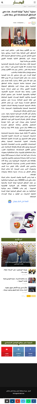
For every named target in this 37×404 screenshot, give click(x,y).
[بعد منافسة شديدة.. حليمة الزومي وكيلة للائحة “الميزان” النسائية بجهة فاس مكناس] (32, 280)
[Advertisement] (18, 319)
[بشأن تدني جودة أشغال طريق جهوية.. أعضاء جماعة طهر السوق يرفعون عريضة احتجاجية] (32, 289)
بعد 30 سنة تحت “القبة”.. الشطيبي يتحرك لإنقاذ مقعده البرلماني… (18, 263)
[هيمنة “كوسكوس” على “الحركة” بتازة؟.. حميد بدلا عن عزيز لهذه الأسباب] (32, 271)
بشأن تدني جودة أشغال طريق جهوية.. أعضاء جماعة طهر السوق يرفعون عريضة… (15, 289)
